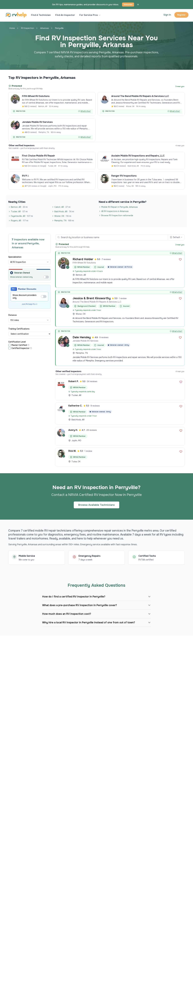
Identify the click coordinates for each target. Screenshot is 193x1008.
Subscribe (128, 4)
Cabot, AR (62, 207)
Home (12, 28)
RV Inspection (27, 28)
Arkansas (44, 28)
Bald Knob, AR (64, 211)
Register (181, 15)
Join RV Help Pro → (29, 304)
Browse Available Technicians (96, 504)
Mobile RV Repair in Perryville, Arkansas (119, 207)
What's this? (86, 111)
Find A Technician (41, 15)
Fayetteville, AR (22, 216)
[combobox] (29, 262)
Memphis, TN (64, 220)
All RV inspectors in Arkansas (115, 211)
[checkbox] (9, 345)
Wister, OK (62, 216)
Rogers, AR (19, 220)
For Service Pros (88, 15)
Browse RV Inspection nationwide (117, 215)
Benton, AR (19, 207)
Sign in (167, 14)
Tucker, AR (19, 211)
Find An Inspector (65, 15)
